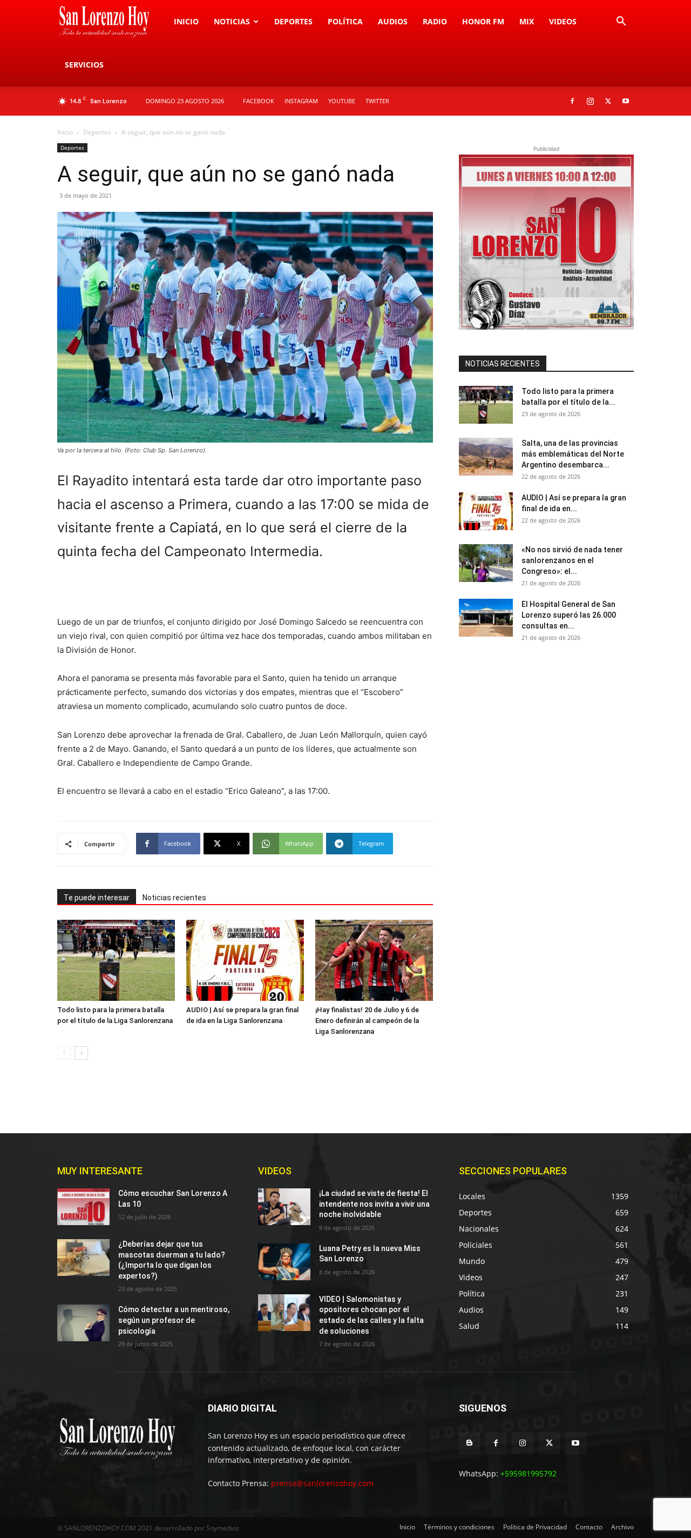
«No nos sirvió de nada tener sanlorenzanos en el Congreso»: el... (572, 560)
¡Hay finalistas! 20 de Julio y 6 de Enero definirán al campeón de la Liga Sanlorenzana (367, 1020)
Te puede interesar (97, 897)
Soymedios (222, 1528)
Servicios (84, 64)
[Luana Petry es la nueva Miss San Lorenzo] (284, 1261)
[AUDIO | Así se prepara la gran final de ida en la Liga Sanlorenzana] (245, 960)
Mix (526, 21)
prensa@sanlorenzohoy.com (322, 1483)
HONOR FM (483, 21)
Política (345, 21)
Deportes (293, 21)
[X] (608, 101)
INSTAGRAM (301, 101)
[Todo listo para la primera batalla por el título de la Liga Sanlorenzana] (116, 960)
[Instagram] (590, 101)
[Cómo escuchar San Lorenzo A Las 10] (83, 1206)
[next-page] (81, 1053)
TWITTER (377, 101)
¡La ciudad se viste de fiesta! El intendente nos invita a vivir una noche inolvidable (374, 1204)
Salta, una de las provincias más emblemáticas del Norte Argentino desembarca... (572, 454)
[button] (621, 22)
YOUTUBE (341, 101)
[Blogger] (469, 1443)
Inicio (186, 21)
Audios (393, 21)
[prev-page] (64, 1053)
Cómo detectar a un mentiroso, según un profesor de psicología (173, 1320)
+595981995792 (528, 1473)
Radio (435, 21)
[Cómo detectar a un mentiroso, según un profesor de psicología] (83, 1323)
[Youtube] (626, 101)
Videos (563, 21)
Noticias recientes (174, 897)
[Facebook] (572, 101)
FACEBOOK (258, 101)
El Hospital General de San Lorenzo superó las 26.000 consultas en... (568, 615)
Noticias (232, 21)
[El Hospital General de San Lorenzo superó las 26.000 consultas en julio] (486, 618)
